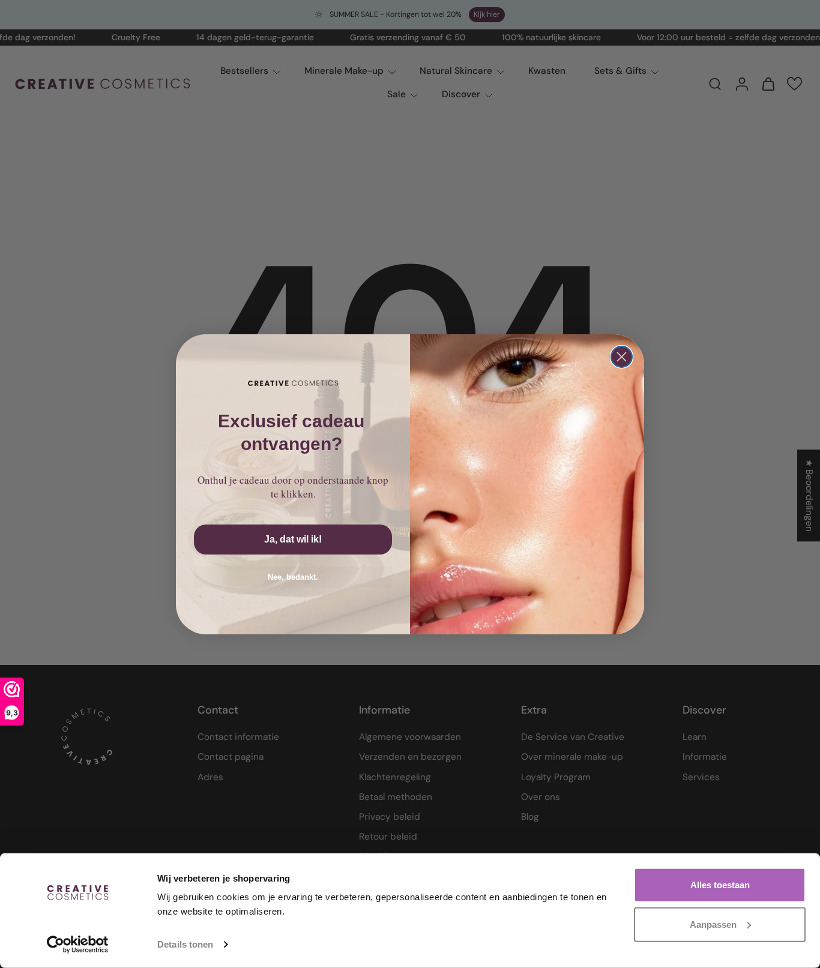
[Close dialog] (621, 356)
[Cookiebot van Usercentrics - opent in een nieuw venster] (77, 945)
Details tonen (185, 944)
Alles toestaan (720, 885)
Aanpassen (713, 924)
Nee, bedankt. (293, 577)
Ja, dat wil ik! (293, 539)
